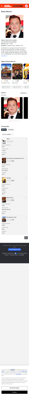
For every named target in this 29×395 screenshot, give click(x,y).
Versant (12, 369)
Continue (14, 392)
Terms (2, 371)
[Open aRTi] (26, 6)
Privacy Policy (24, 371)
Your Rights (18, 374)
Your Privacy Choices (22, 253)
